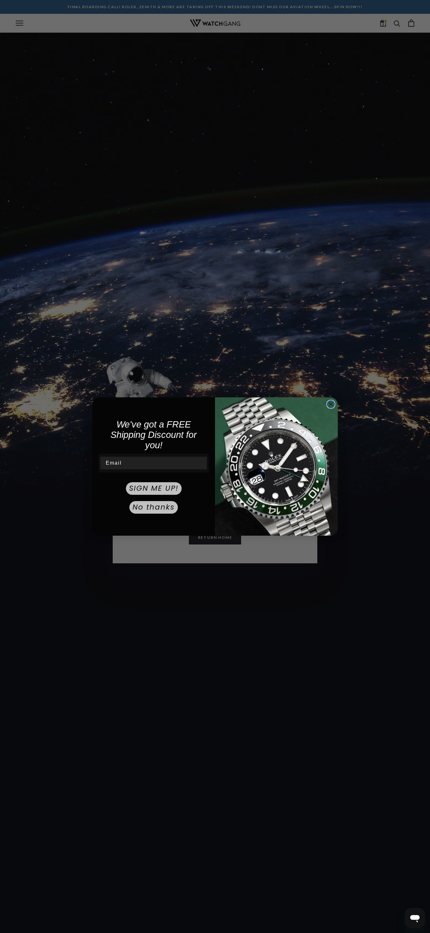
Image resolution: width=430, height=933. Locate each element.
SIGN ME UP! (153, 488)
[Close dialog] (331, 404)
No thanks (154, 507)
